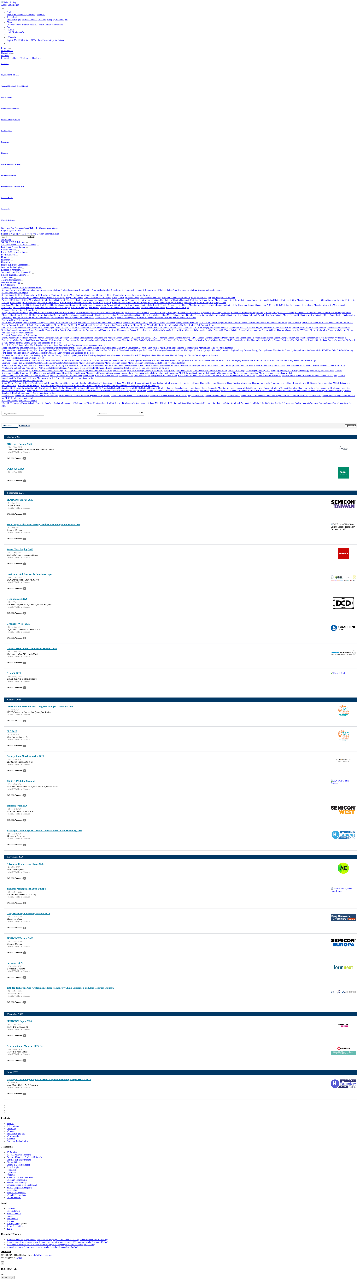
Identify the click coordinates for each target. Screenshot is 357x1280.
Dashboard (8, 426)
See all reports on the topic (138, 295)
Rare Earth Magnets (79, 307)
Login (11, 1277)
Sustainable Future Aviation (226, 330)
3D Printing (6, 239)
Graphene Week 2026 (18, 623)
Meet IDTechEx (37, 24)
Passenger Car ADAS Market (242, 327)
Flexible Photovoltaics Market (260, 338)
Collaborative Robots (147, 365)
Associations (57, 24)
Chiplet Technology (236, 370)
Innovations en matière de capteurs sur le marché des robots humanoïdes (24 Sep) (42, 1247)
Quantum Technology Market (148, 363)
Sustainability (7, 277)
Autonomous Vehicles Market (109, 322)
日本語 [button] (11, 234)
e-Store (23, 32)
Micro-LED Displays (140, 355)
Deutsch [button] (40, 234)
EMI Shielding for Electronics (23, 302)
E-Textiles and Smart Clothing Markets (185, 403)
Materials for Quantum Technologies (297, 305)
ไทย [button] (34, 234)
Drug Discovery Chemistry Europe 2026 (28, 913)
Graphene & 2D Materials (48, 302)
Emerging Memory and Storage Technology (290, 370)
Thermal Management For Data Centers (208, 395)
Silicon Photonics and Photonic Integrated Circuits (172, 355)
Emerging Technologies (57, 19)
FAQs (9, 1228)
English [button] (4, 234)
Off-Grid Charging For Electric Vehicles (210, 327)
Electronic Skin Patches (148, 348)
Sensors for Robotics (122, 368)
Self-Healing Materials (99, 307)
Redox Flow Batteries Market (276, 315)
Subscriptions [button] (7, 50)
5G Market (31, 297)
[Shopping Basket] (1, 7)
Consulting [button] (6, 53)
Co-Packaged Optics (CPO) (75, 355)
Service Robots (138, 368)
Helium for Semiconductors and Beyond (130, 302)
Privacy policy (13, 1223)
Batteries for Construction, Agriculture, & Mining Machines (204, 312)
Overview (11, 24)
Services (5, 290)
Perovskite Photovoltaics (252, 340)
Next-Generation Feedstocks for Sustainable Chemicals (172, 340)
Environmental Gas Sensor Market (184, 383)
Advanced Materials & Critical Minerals (18, 244)
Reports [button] (4, 48)
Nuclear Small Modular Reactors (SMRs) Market (219, 340)
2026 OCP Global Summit (21, 781)
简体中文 (25, 40)
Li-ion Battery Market (120, 315)
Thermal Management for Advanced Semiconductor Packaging (309, 375)
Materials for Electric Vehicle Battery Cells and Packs (164, 305)
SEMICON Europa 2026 (20, 938)
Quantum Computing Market (98, 363)
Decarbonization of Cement (234, 338)
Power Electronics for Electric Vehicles (309, 327)
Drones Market (294, 322)
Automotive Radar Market (33, 365)
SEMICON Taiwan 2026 (20, 499)
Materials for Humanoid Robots (240, 305)
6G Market (41, 297)
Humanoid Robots (209, 365)
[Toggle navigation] (3, 8)
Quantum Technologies (11, 267)
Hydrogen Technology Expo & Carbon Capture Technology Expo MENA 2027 (49, 1079)
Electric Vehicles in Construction (100, 325)
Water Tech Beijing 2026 (20, 549)
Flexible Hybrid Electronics (139, 360)
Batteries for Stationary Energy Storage (248, 312)
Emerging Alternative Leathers (301, 388)
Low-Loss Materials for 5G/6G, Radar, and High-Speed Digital (111, 297)
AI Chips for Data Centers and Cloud (81, 370)
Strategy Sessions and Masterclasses (205, 290)
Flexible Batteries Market (36, 315)
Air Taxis (73, 322)
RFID (193, 297)
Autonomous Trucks (87, 322)
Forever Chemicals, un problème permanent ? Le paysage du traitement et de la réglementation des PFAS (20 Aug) (57, 1239)
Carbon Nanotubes (129, 300)
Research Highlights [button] (10, 58)
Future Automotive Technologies (39, 327)
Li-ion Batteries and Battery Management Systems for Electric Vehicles (78, 315)
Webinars (41, 14)
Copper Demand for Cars (255, 300)
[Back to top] (1, 1260)
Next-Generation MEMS (174, 373)
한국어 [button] (28, 234)
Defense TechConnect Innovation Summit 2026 (32, 648)
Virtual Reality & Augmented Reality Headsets (289, 403)
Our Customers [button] (17, 228)
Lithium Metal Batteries (170, 315)
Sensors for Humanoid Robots (99, 368)
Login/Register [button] (7, 230)
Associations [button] (51, 228)
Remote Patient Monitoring (197, 348)
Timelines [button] (36, 58)
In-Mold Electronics (160, 360)
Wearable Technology (10, 282)
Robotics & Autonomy (11, 270)
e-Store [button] (18, 230)
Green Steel (25, 340)
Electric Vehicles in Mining (127, 325)
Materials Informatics (323, 305)
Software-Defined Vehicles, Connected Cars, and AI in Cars (186, 330)
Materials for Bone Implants (128, 305)
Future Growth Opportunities (22, 290)
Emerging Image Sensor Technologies (152, 383)
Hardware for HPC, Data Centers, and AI (34, 373)
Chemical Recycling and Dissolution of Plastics (159, 300)
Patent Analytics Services (178, 290)
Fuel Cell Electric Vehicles (13, 327)
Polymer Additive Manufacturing (111, 295)
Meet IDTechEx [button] (31, 228)
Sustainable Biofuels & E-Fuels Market (254, 390)
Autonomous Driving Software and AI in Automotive (68, 365)
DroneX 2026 (14, 673)
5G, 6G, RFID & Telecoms (13, 242)
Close (4, 1277)
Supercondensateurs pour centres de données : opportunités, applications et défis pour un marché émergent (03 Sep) (57, 1242)
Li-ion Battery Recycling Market (211, 302)
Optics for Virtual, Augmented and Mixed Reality (246, 403)
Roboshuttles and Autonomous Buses (17, 330)
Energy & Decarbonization (13, 252)
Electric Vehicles (8, 249)
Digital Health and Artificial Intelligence (104, 348)
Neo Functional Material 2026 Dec (25, 1046)
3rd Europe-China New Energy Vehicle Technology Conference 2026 (43, 524)
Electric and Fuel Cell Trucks (340, 322)
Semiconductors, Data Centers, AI (16, 272)
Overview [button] (5, 228)
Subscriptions (20, 14)
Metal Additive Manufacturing (83, 295)
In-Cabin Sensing (225, 365)
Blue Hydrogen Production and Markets (97, 338)
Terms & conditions (15, 1226)
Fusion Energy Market (284, 338)
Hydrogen (5, 260)
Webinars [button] (5, 55)
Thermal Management (10, 280)
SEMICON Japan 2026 (19, 1021)
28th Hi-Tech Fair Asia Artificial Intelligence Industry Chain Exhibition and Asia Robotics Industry (60, 987)
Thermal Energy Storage (105, 317)
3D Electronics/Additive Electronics (53, 295)
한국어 (34, 40)
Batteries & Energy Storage (13, 247)
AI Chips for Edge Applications (112, 370)
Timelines (42, 19)
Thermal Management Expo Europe (26, 888)
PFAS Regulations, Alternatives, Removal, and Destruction (56, 345)
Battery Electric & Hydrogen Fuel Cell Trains (196, 322)
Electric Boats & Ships (11, 325)
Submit (31, 237)
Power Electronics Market (338, 327)
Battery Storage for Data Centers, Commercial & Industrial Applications (297, 312)
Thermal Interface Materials (153, 307)
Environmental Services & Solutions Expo (29, 574)
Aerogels (106, 300)
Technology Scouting (143, 290)
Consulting (31, 14)
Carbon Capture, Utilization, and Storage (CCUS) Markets (141, 338)
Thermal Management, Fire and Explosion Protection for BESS (145, 317)
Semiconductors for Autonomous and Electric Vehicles (92, 330)
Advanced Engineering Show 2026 (25, 864)
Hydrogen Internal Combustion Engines (66, 340)
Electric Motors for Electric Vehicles (70, 325)
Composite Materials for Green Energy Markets (201, 300)
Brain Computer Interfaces (77, 383)
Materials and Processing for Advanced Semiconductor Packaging (87, 305)
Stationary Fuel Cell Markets (294, 340)
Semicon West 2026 (17, 805)
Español (53, 40)
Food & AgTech (8, 255)
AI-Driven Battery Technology (163, 312)
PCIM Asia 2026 (15, 468)
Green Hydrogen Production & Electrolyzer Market (150, 350)
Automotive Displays (53, 355)
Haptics (203, 383)
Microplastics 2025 (35, 390)
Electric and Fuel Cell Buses (314, 322)
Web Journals (31, 19)
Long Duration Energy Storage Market (198, 315)
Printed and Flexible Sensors (212, 360)
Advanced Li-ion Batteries (137, 312)
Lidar (107, 355)
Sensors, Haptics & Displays (13, 275)
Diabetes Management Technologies (70, 348)
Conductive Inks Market (233, 300)
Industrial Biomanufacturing (160, 302)
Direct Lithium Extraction (325, 300)
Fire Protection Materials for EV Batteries (173, 325)
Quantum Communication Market (175, 297)
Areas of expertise (19, 287)
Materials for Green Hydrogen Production (207, 305)
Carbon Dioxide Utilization (210, 338)
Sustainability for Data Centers (321, 340)
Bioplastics (115, 300)
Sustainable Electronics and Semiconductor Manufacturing (267, 360)
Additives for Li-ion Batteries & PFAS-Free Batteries (60, 300)
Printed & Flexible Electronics (14, 265)
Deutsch (46, 40)
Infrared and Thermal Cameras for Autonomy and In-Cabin (259, 365)
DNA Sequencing (130, 348)
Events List (24, 425)
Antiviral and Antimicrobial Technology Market (32, 348)
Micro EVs (187, 327)
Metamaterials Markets (150, 297)
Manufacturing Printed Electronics (185, 360)
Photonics (5, 262)
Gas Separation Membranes (306, 338)
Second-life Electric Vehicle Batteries (306, 315)
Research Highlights (16, 19)
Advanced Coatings (93, 300)
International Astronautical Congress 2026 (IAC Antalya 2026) (40, 706)
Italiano (61, 40)
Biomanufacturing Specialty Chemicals (62, 338)
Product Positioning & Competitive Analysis (80, 290)
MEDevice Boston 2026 (19, 444)
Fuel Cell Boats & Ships (203, 325)
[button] (11, 12)
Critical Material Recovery (301, 300)
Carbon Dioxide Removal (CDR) (182, 338)
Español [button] (48, 234)
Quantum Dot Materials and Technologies (51, 307)
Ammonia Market (36, 338)
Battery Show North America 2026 (25, 756)
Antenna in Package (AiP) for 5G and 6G (64, 297)
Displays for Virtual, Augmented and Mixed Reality (112, 383)
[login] (19, 1257)
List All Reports (8, 285)
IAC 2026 (12, 731)
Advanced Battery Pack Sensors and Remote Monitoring (101, 312)
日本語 (17, 40)
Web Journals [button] (25, 58)
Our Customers (22, 24)
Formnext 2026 (15, 963)
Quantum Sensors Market (123, 363)
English (10, 40)
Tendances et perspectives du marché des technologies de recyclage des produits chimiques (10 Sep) (51, 1244)
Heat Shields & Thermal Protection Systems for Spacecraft (85, 302)
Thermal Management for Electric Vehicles (257, 330)
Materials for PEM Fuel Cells (268, 305)
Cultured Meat (22, 345)
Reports (10, 14)
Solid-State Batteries (41, 317)
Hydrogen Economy (39, 340)
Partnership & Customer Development (117, 290)
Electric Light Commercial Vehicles (37, 325)
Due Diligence (160, 290)
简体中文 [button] (20, 234)
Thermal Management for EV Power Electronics (298, 330)
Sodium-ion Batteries (22, 317)
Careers (48, 24)
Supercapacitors (57, 317)
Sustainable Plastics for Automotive (124, 307)
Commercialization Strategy (48, 290)
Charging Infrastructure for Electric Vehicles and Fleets (240, 322)
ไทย (40, 40)
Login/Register (13, 32)
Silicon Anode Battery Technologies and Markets (138, 330)
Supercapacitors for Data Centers (79, 317)
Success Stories (35, 287)
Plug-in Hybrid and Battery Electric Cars (273, 327)
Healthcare (6, 257)
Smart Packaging (203, 297)
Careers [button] (42, 228)
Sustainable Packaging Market (337, 390)
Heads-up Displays (63, 327)
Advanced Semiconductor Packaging (27, 355)
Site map (10, 1221)
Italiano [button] (55, 234)
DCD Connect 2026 (17, 598)
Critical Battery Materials (278, 300)
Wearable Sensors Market (123, 385)
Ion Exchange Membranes (184, 302)
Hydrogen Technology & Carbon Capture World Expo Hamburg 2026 (44, 830)
